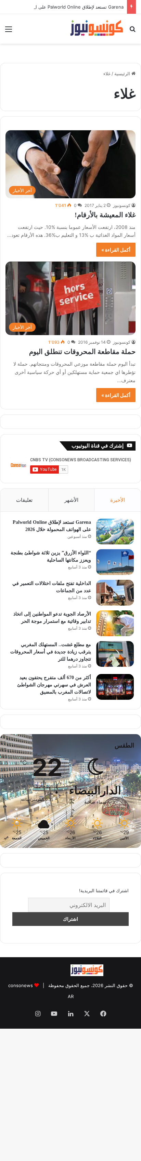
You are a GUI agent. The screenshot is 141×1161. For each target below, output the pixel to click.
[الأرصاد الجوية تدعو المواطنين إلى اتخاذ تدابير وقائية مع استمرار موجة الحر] (115, 623)
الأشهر (71, 500)
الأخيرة (117, 500)
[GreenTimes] (54, 974)
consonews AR (26, 985)
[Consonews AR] (86, 974)
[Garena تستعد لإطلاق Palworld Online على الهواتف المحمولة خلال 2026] (115, 531)
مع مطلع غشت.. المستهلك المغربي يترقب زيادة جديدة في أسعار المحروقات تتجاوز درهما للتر (50, 652)
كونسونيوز (121, 205)
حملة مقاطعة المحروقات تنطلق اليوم (82, 351)
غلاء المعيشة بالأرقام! (105, 215)
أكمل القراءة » (116, 249)
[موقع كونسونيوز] (96, 29)
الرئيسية (123, 73)
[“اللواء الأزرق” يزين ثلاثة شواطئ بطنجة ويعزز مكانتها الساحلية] (115, 562)
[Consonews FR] (119, 972)
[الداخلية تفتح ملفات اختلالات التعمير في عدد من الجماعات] (115, 593)
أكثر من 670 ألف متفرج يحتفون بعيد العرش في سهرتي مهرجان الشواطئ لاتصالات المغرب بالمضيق (54, 685)
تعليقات (24, 500)
